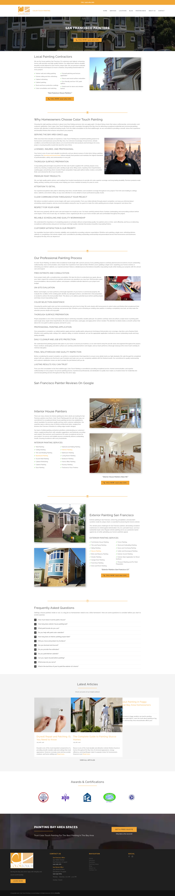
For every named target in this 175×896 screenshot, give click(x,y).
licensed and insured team (52, 155)
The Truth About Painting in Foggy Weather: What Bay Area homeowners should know (130, 705)
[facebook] (129, 856)
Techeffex (57, 893)
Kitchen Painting (67, 450)
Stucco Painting (96, 551)
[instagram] (132, 856)
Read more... (61, 754)
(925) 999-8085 (57, 874)
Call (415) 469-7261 (87, 2)
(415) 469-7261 (57, 864)
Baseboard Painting (42, 455)
